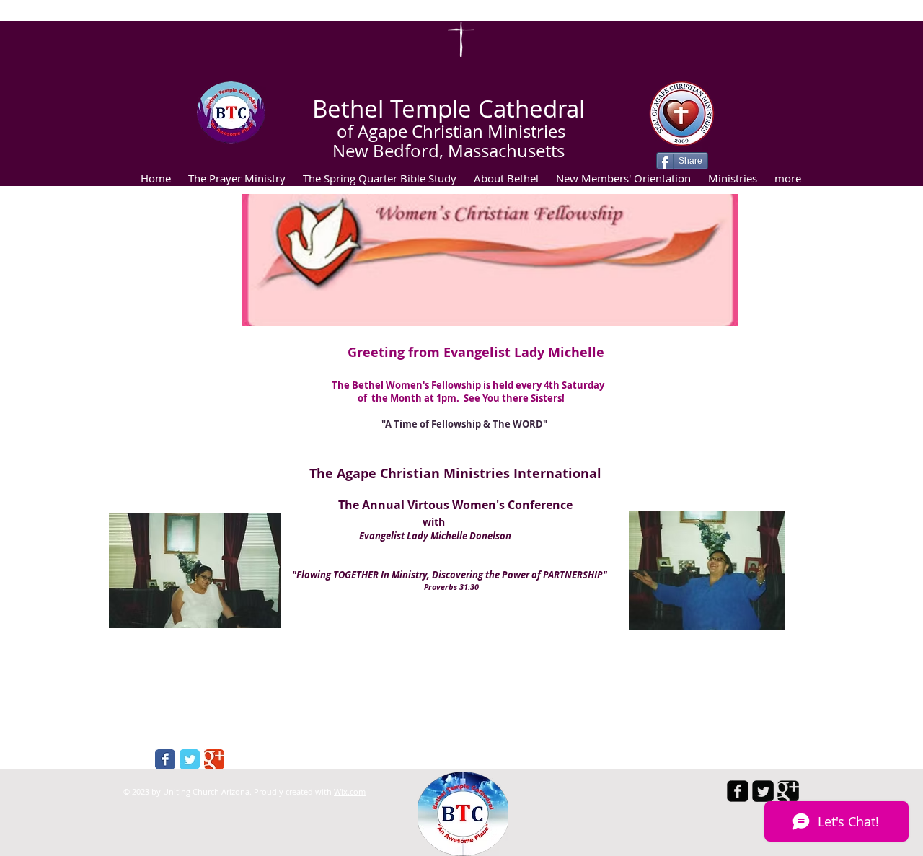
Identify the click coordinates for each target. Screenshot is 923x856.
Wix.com (350, 791)
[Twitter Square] (763, 791)
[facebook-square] (737, 791)
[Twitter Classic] (190, 759)
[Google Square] (788, 791)
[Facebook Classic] (165, 759)
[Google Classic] (214, 759)
